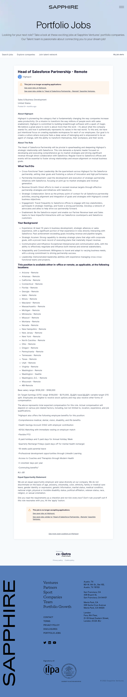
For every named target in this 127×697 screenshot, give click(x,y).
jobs (7, 54)
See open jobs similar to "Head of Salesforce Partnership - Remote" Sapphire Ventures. (59, 91)
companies (26, 54)
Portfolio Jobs (52, 633)
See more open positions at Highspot (64, 534)
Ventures (50, 583)
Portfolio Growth (57, 607)
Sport (47, 592)
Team (48, 602)
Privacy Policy (51, 625)
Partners (50, 587)
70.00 (72, 395)
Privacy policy (58, 560)
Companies (52, 597)
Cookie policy (69, 560)
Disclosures (50, 629)
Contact (48, 617)
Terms (46, 621)
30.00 (85, 395)
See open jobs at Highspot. (35, 88)
